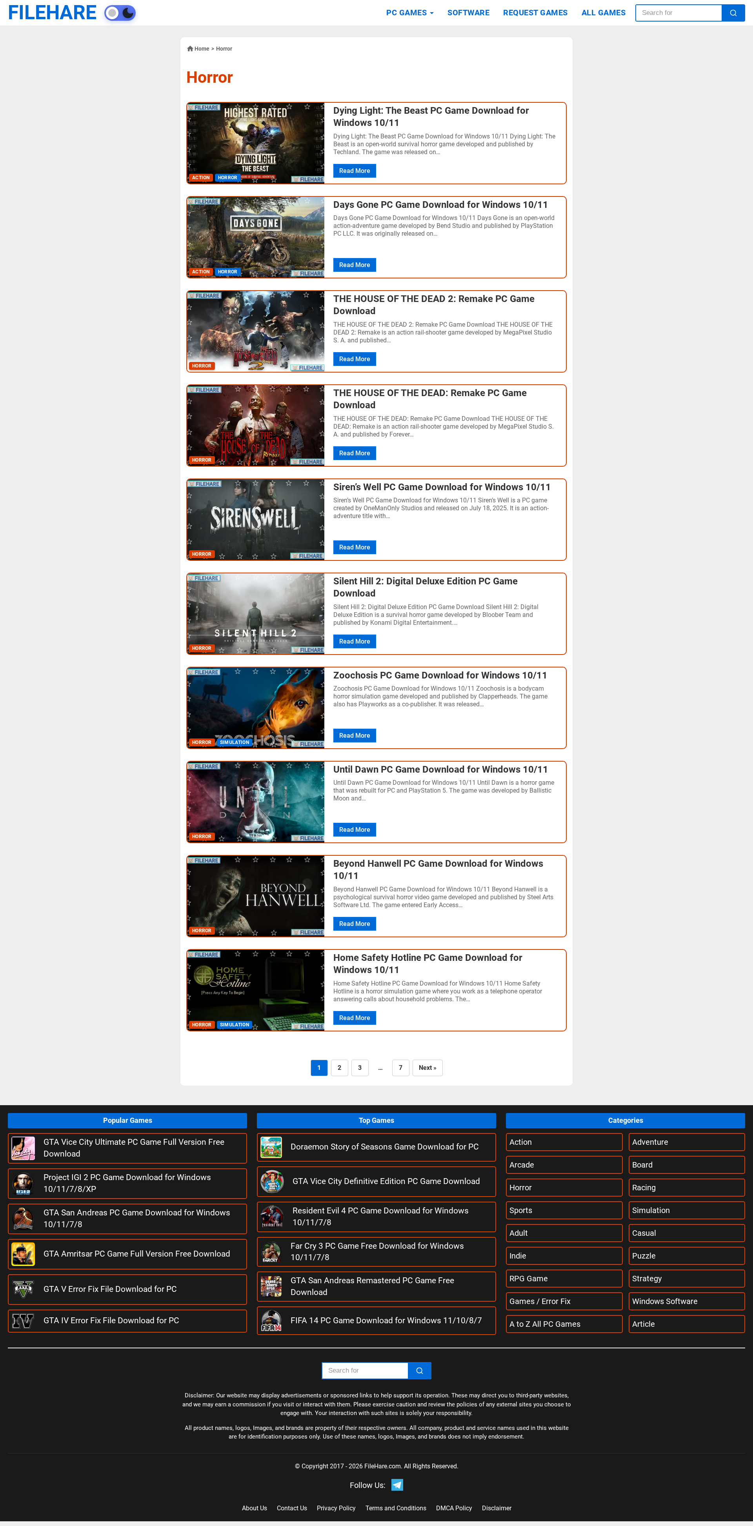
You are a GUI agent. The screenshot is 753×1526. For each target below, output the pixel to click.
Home (202, 48)
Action (520, 1142)
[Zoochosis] (255, 708)
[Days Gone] (255, 237)
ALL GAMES (604, 12)
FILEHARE (52, 13)
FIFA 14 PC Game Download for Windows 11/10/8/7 (386, 1320)
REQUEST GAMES (535, 12)
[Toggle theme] (120, 13)
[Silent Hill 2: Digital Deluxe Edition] (255, 613)
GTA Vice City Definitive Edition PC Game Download (386, 1181)
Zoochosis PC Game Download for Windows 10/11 (440, 675)
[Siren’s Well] (255, 519)
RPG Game (528, 1278)
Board (642, 1165)
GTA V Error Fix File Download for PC (110, 1289)
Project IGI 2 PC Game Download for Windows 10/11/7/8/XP (127, 1183)
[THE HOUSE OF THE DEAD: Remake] (255, 425)
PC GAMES (406, 12)
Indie (517, 1255)
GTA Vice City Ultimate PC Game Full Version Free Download (134, 1147)
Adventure (650, 1142)
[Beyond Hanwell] (255, 896)
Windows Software (665, 1301)
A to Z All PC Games (544, 1324)
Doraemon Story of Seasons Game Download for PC (385, 1146)
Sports (520, 1210)
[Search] (733, 13)
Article (643, 1324)
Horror (520, 1187)
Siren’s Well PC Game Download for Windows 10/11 (442, 487)
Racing (644, 1187)
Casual (644, 1233)
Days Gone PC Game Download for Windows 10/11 (440, 204)
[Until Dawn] (255, 802)
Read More (354, 171)
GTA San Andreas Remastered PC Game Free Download (372, 1286)
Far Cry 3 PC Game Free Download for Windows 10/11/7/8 (377, 1251)
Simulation (651, 1210)
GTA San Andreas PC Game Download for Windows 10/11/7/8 (137, 1218)
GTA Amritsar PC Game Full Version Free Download (137, 1254)
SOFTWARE (468, 12)
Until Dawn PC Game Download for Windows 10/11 (440, 769)
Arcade (521, 1165)
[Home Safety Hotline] (255, 990)
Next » (428, 1067)
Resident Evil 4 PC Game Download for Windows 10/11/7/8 (381, 1216)
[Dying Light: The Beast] (255, 143)
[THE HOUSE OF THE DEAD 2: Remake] (255, 331)
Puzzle (644, 1255)
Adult (518, 1233)
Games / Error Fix (540, 1301)
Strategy (647, 1278)
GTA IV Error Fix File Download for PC (111, 1320)
